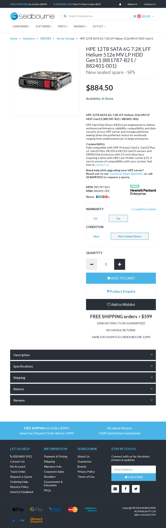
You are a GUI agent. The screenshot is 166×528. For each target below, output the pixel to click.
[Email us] (115, 489)
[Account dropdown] (120, 4)
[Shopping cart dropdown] (154, 16)
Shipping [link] (49, 461)
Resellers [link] (50, 476)
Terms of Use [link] (86, 476)
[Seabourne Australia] (32, 15)
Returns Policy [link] (19, 486)
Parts (62, 26)
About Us (132, 4)
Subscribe (135, 477)
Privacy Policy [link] (86, 471)
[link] (125, 489)
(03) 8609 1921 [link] (22, 456)
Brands (80, 26)
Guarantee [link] (84, 461)
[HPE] (143, 190)
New (96, 236)
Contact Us (150, 4)
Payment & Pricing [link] (55, 456)
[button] (121, 304)
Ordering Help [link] (19, 481)
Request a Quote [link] (21, 476)
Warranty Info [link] (53, 466)
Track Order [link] (18, 471)
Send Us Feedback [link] (21, 492)
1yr (118, 218)
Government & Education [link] (53, 483)
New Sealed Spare (129, 236)
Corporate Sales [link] (54, 471)
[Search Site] (63, 16)
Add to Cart (122, 278)
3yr (96, 218)
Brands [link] (82, 466)
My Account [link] (18, 466)
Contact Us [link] (17, 461)
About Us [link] (84, 456)
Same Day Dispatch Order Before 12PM (47, 433)
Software (43, 26)
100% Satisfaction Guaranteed (119, 433)
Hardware (21, 26)
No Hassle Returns (119, 428)
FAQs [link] (47, 490)
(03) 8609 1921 (63, 4)
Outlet (98, 26)
